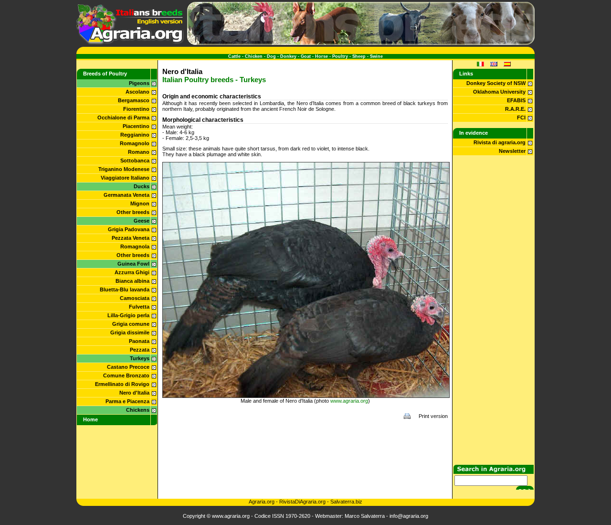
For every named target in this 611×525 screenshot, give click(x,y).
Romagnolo (134, 143)
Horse (321, 56)
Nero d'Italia (134, 393)
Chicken (254, 56)
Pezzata (139, 350)
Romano (138, 152)
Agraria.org (261, 501)
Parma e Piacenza (127, 401)
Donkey (288, 56)
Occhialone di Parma (123, 117)
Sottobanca (134, 160)
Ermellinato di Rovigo (122, 384)
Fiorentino (136, 109)
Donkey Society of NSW (496, 83)
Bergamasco (133, 100)
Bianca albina (132, 281)
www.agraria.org (349, 401)
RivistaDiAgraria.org (303, 501)
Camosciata (134, 298)
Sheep (359, 56)
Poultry (340, 56)
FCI (521, 117)
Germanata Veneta (126, 195)
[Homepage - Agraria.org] (130, 43)
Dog (271, 56)
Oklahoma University (499, 92)
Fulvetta (139, 307)
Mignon (139, 203)
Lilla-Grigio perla (128, 315)
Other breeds (132, 212)
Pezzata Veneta (130, 238)
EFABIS (516, 100)
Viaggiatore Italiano (125, 178)
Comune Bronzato (126, 375)
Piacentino (136, 126)
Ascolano (137, 92)
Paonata (139, 341)
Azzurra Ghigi (132, 272)
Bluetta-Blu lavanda (124, 289)
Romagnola (134, 246)
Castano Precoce (128, 367)
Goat (306, 56)
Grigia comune (130, 324)
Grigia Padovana (128, 229)
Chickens (137, 410)
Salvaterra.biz (346, 501)
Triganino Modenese (123, 169)
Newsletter (512, 151)
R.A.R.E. (515, 109)
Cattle (234, 56)
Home (90, 419)
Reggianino (134, 135)
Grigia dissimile (129, 332)
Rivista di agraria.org (500, 142)
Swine (376, 56)
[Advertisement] (305, 446)
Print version (433, 416)
